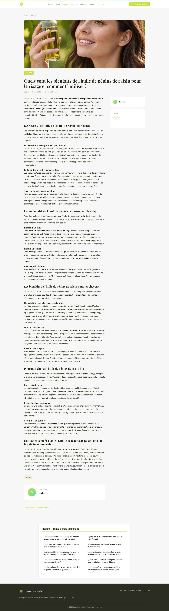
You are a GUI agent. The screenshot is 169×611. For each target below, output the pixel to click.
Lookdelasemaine (34, 591)
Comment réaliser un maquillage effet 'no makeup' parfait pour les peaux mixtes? (104, 553)
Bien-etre (74, 4)
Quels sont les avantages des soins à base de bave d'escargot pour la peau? (61, 545)
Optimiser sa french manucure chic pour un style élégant (105, 537)
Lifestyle (83, 4)
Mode (92, 4)
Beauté (65, 4)
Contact (147, 590)
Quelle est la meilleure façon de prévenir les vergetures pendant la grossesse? (62, 568)
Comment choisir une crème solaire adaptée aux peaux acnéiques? (61, 560)
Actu (58, 4)
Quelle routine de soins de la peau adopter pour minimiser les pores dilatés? (105, 560)
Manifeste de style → (139, 4)
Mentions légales (134, 590)
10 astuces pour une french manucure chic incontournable (105, 545)
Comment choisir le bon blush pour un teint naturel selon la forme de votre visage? (61, 537)
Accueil (50, 4)
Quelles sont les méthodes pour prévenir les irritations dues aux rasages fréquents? (61, 553)
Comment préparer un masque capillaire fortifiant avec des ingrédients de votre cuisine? (104, 569)
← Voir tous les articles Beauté (36, 507)
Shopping (101, 4)
